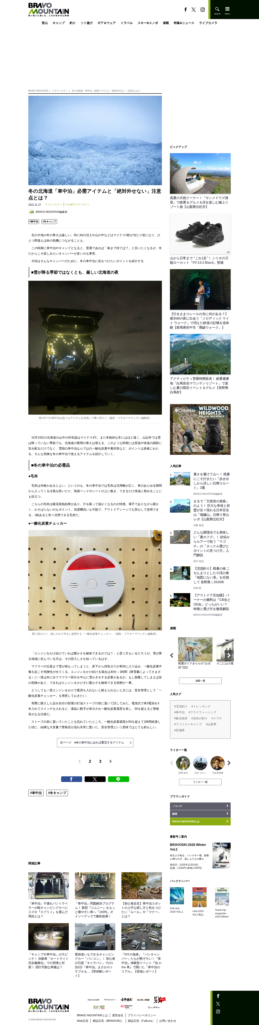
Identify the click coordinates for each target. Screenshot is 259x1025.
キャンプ (59, 23)
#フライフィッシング (202, 712)
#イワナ (217, 718)
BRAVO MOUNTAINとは (92, 1015)
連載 (166, 23)
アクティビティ (60, 90)
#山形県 (211, 724)
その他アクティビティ (78, 204)
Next (229, 655)
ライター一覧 (200, 782)
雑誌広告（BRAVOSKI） (108, 1020)
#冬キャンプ (49, 221)
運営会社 (117, 1015)
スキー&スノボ (148, 23)
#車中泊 (33, 221)
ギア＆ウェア (107, 23)
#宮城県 (179, 730)
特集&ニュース (184, 23)
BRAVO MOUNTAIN (38, 90)
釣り (73, 23)
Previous (171, 655)
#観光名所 (180, 718)
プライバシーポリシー (142, 1015)
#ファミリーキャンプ (188, 724)
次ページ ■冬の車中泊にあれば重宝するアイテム (92, 742)
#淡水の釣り (199, 718)
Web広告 (82, 1020)
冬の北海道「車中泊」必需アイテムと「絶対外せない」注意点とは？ (106, 90)
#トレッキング (200, 706)
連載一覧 (200, 680)
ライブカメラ (208, 23)
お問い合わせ (167, 1020)
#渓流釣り (180, 706)
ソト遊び (87, 23)
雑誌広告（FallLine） (141, 1020)
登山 (45, 23)
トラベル (127, 23)
